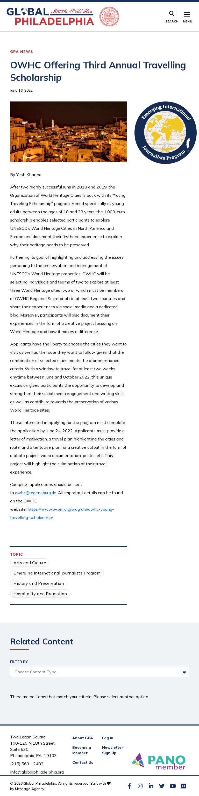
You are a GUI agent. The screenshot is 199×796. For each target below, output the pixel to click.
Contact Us (82, 762)
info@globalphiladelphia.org (37, 772)
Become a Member (81, 750)
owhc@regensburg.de (35, 492)
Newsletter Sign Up (112, 750)
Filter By (19, 661)
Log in (107, 738)
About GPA (82, 738)
